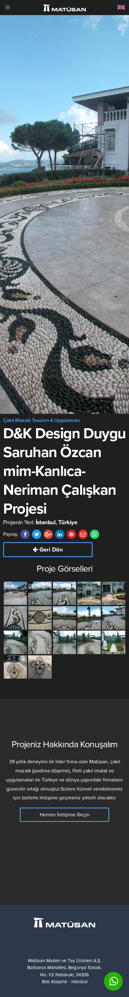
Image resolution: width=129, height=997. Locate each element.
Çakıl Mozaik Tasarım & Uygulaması (41, 420)
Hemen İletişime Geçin (65, 815)
